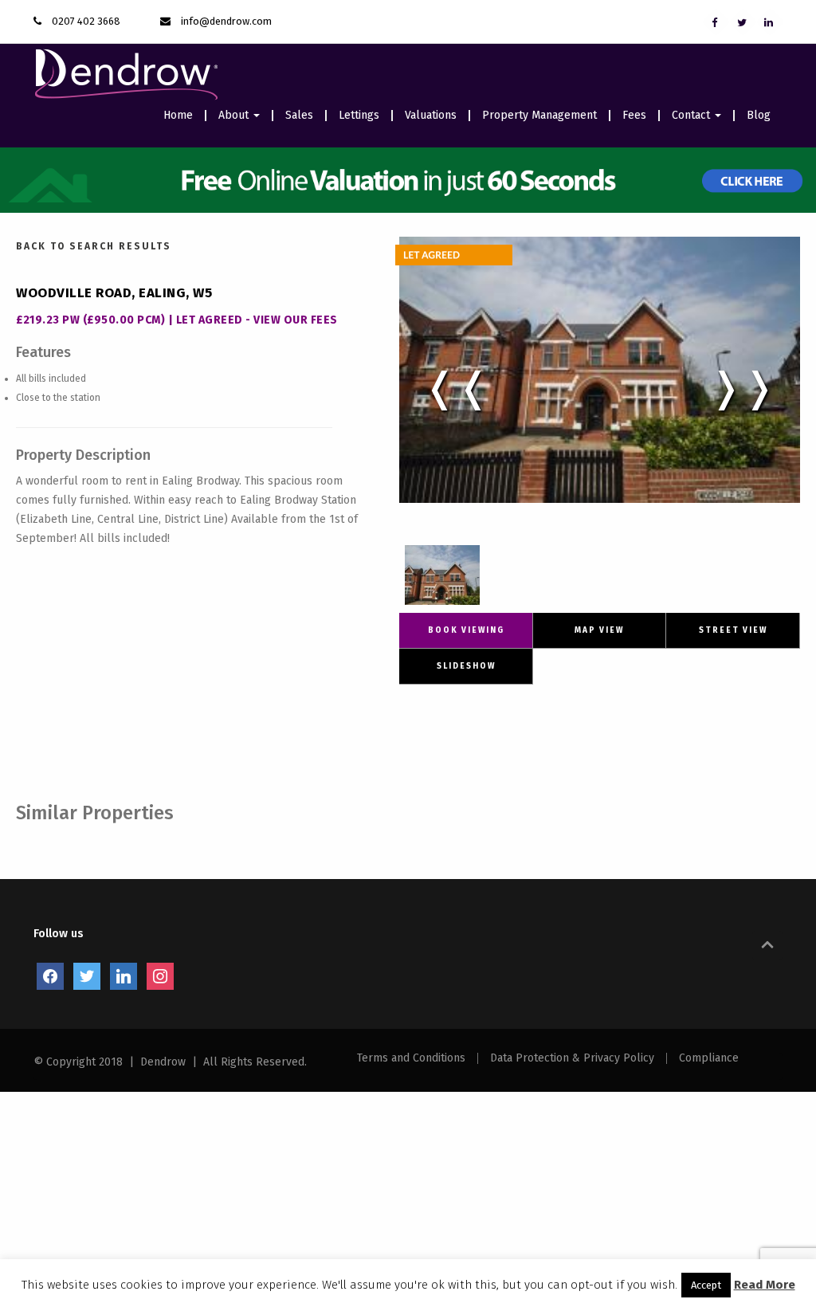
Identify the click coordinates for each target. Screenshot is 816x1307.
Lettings (359, 115)
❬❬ (456, 387)
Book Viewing (466, 630)
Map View (599, 630)
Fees (634, 115)
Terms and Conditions (411, 1058)
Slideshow (466, 666)
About (235, 115)
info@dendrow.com (226, 21)
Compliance (709, 1058)
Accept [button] (706, 1285)
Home (178, 115)
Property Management (539, 115)
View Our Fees (295, 320)
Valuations (431, 115)
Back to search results (93, 246)
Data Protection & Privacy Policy (572, 1058)
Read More (764, 1285)
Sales (299, 115)
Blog (759, 115)
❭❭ (742, 387)
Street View (733, 630)
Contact (692, 115)
